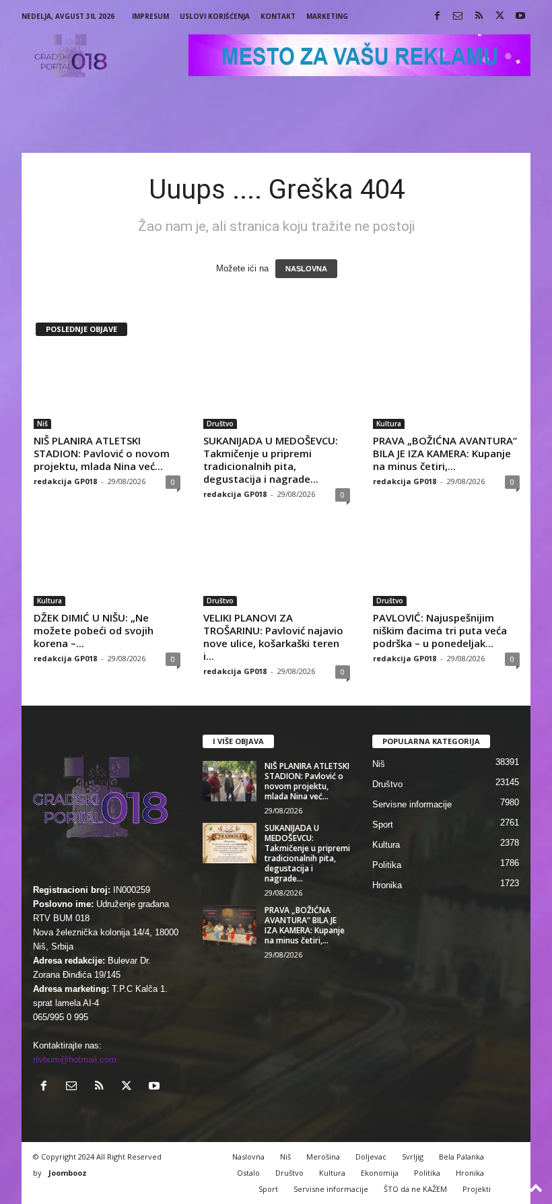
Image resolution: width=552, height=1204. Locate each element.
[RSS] (479, 16)
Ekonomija (380, 1173)
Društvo (220, 423)
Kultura (388, 423)
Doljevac (370, 1156)
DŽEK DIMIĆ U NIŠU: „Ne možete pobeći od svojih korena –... (93, 630)
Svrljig (412, 1156)
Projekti (476, 1189)
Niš (42, 423)
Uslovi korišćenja (215, 16)
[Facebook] (437, 16)
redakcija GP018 (65, 481)
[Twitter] (499, 16)
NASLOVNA (306, 269)
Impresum (150, 16)
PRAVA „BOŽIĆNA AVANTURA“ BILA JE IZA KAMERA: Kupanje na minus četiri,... (445, 453)
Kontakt (278, 16)
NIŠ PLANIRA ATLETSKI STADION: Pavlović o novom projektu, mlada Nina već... (102, 453)
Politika (386, 865)
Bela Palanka (461, 1156)
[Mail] (458, 16)
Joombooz (67, 1173)
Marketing (327, 16)
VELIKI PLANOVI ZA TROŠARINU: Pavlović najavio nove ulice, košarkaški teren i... (273, 637)
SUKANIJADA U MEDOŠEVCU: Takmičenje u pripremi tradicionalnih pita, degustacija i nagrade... (270, 460)
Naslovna (248, 1156)
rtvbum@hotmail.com (74, 1060)
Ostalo (248, 1173)
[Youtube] (520, 16)
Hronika (387, 885)
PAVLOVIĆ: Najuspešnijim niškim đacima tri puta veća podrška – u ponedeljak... (440, 630)
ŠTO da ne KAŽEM (415, 1189)
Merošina (323, 1156)
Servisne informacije (412, 804)
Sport (382, 825)
